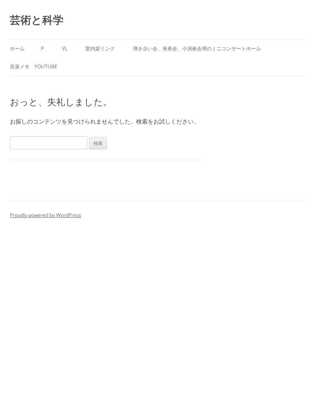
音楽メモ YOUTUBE (33, 66)
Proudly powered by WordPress (45, 215)
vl (64, 48)
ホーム (17, 48)
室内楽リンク (100, 48)
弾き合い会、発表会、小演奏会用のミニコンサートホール (197, 48)
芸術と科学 (37, 19)
